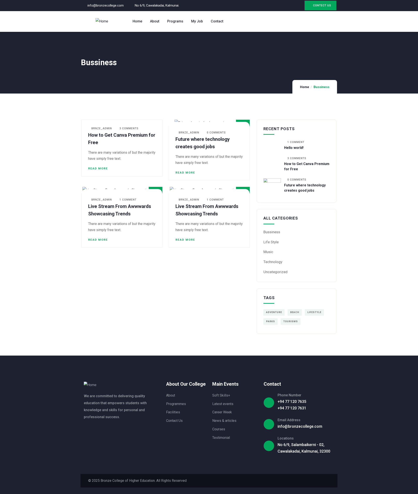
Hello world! (293, 148)
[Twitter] (272, 3)
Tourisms (290, 321)
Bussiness (271, 232)
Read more (98, 168)
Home (304, 87)
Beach (294, 312)
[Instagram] (290, 3)
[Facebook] (281, 3)
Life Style (271, 242)
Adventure (274, 312)
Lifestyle (314, 312)
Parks (270, 321)
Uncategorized (275, 272)
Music (268, 252)
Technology (272, 262)
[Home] (102, 21)
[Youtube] (299, 3)
